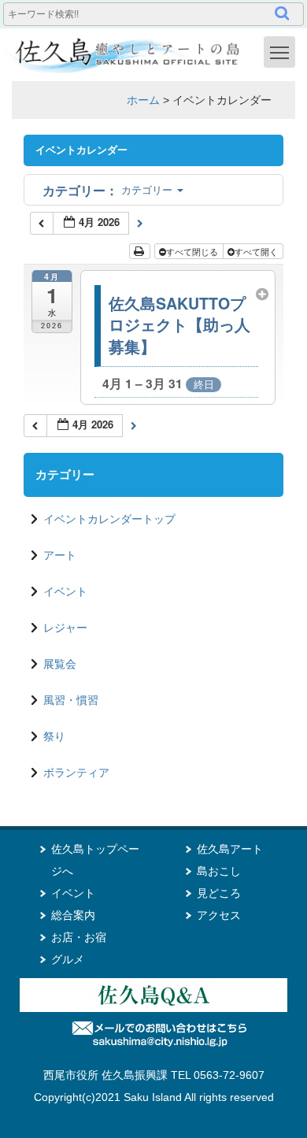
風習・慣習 (70, 700)
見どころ (219, 893)
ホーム (143, 100)
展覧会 (59, 664)
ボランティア (76, 772)
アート (59, 555)
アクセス (219, 915)
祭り (54, 736)
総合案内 (73, 915)
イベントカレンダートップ (109, 519)
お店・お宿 (78, 937)
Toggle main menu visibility (279, 52)
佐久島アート (230, 849)
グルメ (67, 959)
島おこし (219, 871)
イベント (65, 591)
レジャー (65, 627)
